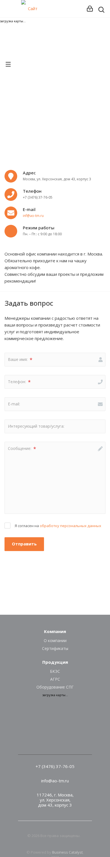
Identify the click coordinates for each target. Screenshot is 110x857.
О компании (55, 640)
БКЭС (55, 671)
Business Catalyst (67, 852)
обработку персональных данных (70, 525)
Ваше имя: (20, 359)
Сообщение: (22, 448)
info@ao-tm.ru (55, 780)
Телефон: (19, 382)
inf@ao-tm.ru (33, 215)
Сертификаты (55, 648)
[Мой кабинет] (90, 9)
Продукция (55, 662)
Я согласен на (58, 525)
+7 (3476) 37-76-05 (55, 766)
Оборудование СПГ (55, 687)
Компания (55, 631)
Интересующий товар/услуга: (36, 426)
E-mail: (14, 404)
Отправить (24, 544)
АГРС (55, 679)
